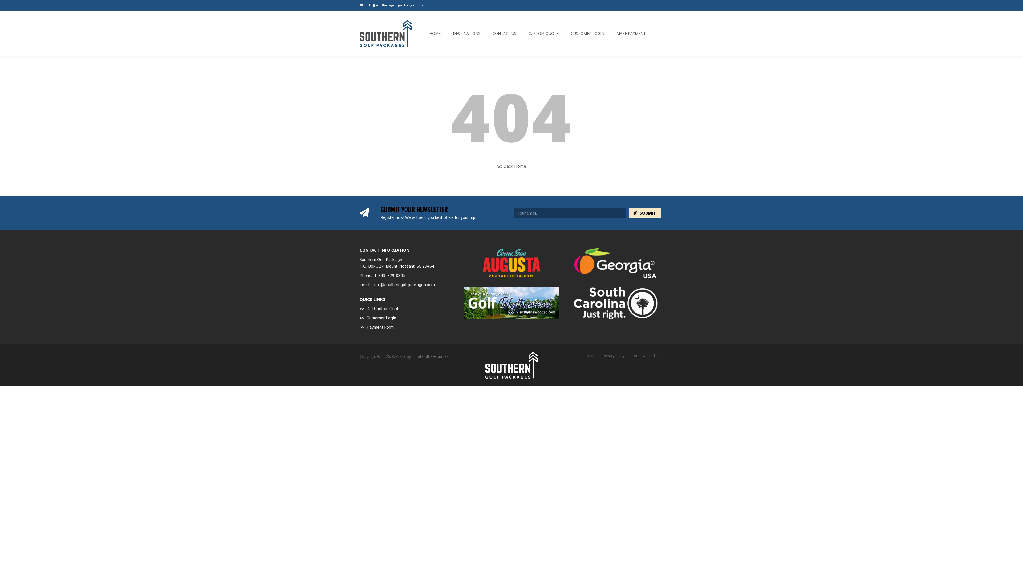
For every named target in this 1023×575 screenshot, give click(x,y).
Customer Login (587, 33)
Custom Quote (544, 33)
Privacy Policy (614, 355)
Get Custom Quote (384, 308)
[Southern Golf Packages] (386, 33)
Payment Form (380, 327)
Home (435, 33)
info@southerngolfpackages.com (394, 5)
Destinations (466, 33)
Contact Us (504, 33)
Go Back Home (511, 166)
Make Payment (631, 33)
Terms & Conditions (648, 355)
